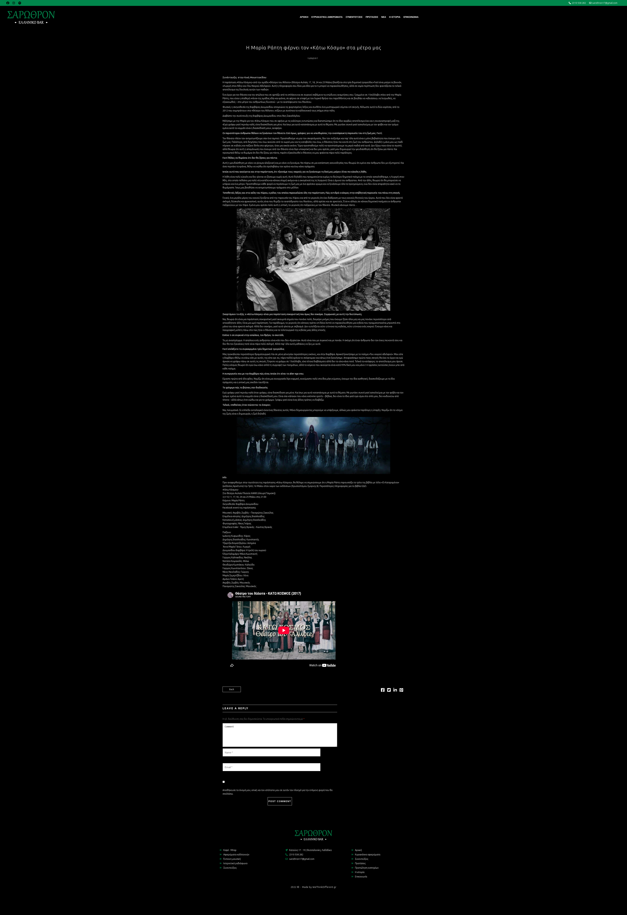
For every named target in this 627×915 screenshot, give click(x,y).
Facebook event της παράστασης (239, 507)
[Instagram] (14, 3)
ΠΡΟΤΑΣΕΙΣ (372, 17)
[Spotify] (20, 3)
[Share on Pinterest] (401, 690)
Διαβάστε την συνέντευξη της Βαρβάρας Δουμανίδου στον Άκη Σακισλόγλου (261, 116)
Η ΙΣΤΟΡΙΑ (394, 17)
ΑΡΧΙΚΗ (304, 17)
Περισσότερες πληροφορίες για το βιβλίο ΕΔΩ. (343, 486)
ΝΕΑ (383, 17)
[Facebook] (8, 3)
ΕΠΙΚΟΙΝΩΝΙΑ (410, 17)
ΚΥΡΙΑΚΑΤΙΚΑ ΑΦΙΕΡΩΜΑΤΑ (327, 17)
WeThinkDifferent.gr (324, 887)
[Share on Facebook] (383, 690)
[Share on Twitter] (389, 690)
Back (231, 689)
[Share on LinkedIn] (395, 690)
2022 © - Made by (302, 887)
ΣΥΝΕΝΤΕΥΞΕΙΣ (354, 17)
